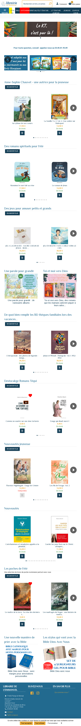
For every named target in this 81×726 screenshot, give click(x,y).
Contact (9, 712)
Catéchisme (25, 10)
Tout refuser (39, 723)
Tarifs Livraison (11, 715)
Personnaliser (53, 723)
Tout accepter (26, 723)
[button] (40, 37)
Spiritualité (34, 10)
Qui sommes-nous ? (62, 692)
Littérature (44, 10)
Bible (18, 10)
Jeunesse (67, 10)
